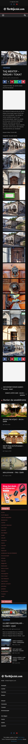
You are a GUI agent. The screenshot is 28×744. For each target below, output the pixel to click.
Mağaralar (4, 563)
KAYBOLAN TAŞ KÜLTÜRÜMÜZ (9, 553)
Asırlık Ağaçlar (5, 515)
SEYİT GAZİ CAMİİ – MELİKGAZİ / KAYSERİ (18, 649)
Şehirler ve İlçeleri (6, 583)
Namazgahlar (4, 573)
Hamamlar (4, 540)
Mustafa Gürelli (15, 77)
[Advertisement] (14, 32)
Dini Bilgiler (4, 533)
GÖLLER (3, 538)
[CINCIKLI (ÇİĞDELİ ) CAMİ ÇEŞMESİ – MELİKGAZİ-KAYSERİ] (6, 660)
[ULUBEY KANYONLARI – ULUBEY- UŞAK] (14, 610)
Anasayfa (3, 685)
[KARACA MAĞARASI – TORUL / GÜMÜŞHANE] (6, 643)
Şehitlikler (3, 586)
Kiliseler (3, 558)
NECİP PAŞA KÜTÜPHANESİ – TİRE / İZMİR (13, 447)
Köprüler (3, 561)
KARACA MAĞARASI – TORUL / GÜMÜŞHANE (18, 641)
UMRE (2, 596)
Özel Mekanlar (6, 67)
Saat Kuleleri (4, 581)
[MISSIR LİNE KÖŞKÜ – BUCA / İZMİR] (14, 405)
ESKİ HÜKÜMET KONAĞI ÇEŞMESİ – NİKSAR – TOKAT (13, 388)
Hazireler (3, 545)
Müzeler (3, 571)
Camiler (3, 522)
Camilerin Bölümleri (6, 525)
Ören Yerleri (4, 576)
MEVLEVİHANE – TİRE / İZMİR (13, 472)
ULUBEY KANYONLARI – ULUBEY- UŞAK (13, 624)
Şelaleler (3, 589)
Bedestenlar (4, 520)
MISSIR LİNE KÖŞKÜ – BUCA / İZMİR (13, 420)
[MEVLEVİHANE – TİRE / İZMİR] (14, 458)
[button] (14, 145)
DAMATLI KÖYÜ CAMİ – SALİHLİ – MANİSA (15, 394)
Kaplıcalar (3, 550)
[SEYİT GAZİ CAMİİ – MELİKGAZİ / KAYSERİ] (6, 651)
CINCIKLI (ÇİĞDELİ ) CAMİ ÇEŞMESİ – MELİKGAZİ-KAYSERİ (19, 659)
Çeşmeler (3, 530)
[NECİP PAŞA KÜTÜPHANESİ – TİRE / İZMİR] (14, 431)
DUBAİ (3, 535)
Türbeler (3, 594)
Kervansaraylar (5, 555)
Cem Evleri (4, 527)
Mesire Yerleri (5, 568)
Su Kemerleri (4, 591)
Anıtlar (3, 512)
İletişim (3, 695)
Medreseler (4, 566)
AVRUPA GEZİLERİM (6, 517)
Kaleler (3, 548)
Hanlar (3, 543)
